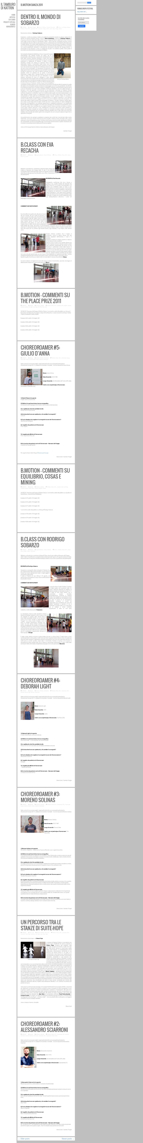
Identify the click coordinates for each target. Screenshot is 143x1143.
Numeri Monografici (10, 25)
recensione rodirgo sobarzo (43, 28)
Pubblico (42, 305)
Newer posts (68, 1139)
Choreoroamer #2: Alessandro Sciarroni (44, 1027)
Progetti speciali (9, 22)
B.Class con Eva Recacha (37, 147)
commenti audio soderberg (62, 486)
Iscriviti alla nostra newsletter (83, 18)
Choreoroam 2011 (65, 690)
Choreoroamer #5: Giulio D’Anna (40, 350)
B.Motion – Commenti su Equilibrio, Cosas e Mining (45, 476)
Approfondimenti (39, 154)
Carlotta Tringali (32, 27)
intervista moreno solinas (29, 805)
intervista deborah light (25, 692)
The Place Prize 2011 (42, 306)
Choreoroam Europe (65, 357)
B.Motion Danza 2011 (25, 28)
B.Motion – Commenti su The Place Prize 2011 (45, 298)
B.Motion (44, 27)
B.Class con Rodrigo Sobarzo (64, 27)
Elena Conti (31, 932)
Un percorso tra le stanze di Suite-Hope (42, 925)
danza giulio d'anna (25, 359)
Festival (48, 27)
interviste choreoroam (43, 359)
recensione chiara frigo (25, 934)
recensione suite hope (35, 934)
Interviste (42, 804)
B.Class (55, 154)
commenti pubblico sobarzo (40, 488)
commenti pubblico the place (27, 306)
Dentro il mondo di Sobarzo (41, 20)
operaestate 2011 (34, 28)
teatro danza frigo (44, 934)
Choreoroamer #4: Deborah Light (40, 683)
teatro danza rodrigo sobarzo (56, 28)
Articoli (12, 17)
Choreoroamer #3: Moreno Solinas (40, 797)
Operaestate (33, 551)
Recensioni (53, 27)
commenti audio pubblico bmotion (64, 305)
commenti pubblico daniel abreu (27, 488)
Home (13, 14)
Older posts (24, 1139)
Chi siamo (12, 19)
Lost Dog (35, 306)
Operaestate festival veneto (51, 1035)
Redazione (31, 154)
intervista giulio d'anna (34, 359)
